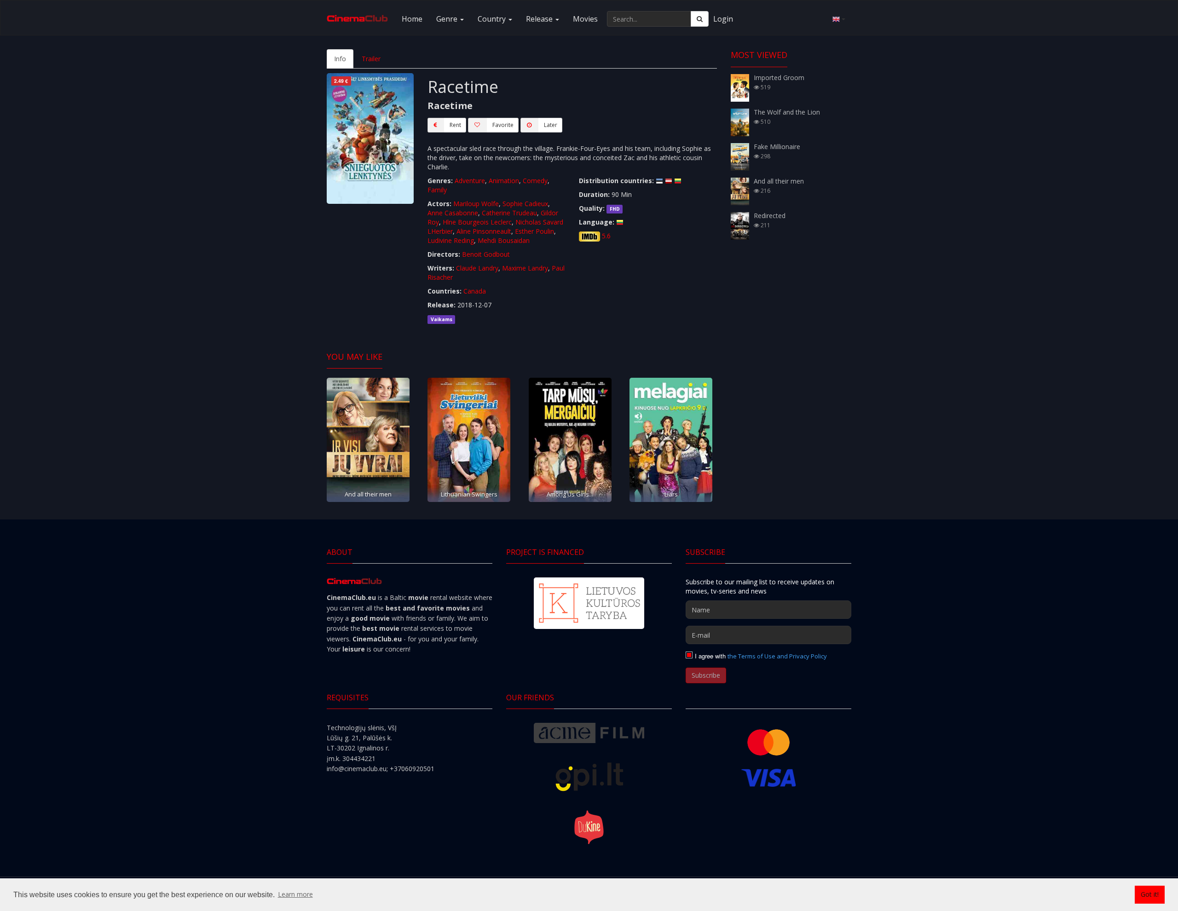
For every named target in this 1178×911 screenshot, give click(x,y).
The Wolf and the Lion (787, 112)
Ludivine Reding (450, 240)
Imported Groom (779, 77)
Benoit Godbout (486, 254)
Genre (447, 19)
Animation (504, 180)
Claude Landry (477, 268)
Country (493, 19)
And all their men (368, 494)
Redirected (769, 215)
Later (550, 125)
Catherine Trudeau (509, 212)
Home (412, 19)
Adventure (470, 180)
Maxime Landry (525, 268)
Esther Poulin (534, 231)
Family (437, 189)
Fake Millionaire (777, 146)
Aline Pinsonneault (483, 231)
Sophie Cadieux (525, 203)
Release (540, 19)
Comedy (535, 180)
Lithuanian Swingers (469, 494)
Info (340, 58)
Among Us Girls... (570, 494)
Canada (474, 291)
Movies (585, 19)
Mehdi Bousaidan (504, 240)
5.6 (606, 235)
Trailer (371, 58)
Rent (455, 125)
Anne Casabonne (452, 212)
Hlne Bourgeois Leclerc (477, 222)
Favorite (503, 125)
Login (723, 19)
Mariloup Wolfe (476, 203)
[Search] (700, 19)
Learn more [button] (295, 894)
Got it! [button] (1150, 894)
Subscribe (706, 675)
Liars (671, 494)
